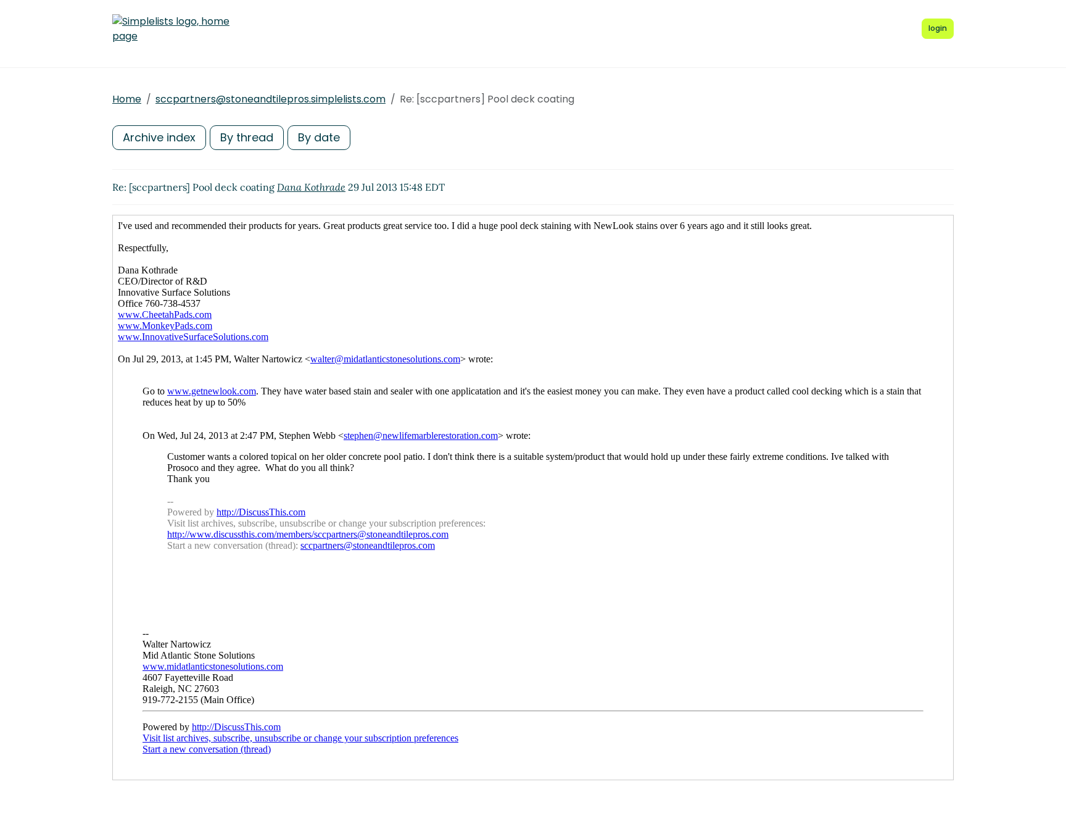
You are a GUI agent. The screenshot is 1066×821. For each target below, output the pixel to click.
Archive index (159, 137)
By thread (246, 137)
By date (319, 137)
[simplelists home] (170, 29)
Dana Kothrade (311, 187)
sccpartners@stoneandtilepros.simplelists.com (270, 99)
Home (126, 99)
